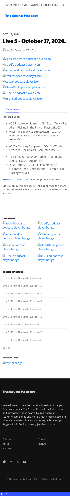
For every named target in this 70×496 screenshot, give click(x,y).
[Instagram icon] (11, 462)
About (6, 443)
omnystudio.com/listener (21, 179)
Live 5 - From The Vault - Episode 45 (22, 316)
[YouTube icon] (24, 462)
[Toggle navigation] (64, 16)
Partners (7, 448)
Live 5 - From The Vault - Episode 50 (22, 278)
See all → (8, 347)
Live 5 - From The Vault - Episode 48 (22, 293)
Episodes (7, 439)
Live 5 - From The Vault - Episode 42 (22, 340)
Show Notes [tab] (12, 109)
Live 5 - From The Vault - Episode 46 (22, 309)
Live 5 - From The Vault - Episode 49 (22, 285)
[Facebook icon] (4, 462)
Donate (41, 439)
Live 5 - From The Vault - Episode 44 (22, 324)
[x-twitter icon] (18, 462)
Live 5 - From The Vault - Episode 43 (22, 332)
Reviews (42, 443)
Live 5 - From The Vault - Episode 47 (22, 301)
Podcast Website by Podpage (48, 479)
